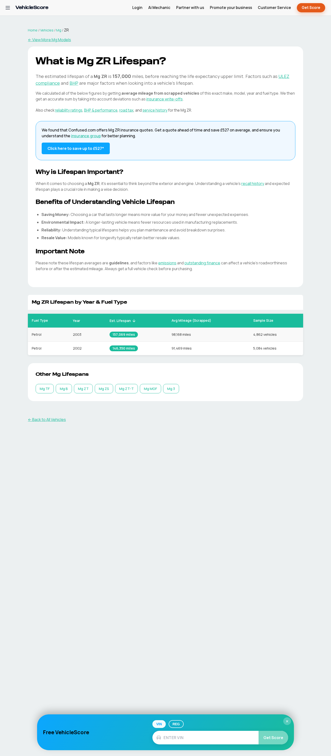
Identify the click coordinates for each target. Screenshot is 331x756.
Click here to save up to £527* (75, 148)
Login (137, 7)
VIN (159, 724)
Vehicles (47, 30)
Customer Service (274, 7)
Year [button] (76, 320)
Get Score (311, 7)
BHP (74, 83)
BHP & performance (101, 110)
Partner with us (190, 7)
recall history (252, 183)
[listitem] (45, 388)
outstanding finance (202, 263)
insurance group (86, 135)
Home (33, 30)
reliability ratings (68, 110)
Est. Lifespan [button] (120, 320)
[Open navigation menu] (8, 8)
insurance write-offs (164, 99)
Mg (58, 30)
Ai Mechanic (159, 7)
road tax (126, 110)
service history (154, 110)
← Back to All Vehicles (47, 419)
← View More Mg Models (49, 39)
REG (176, 724)
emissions (167, 263)
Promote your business (231, 7)
